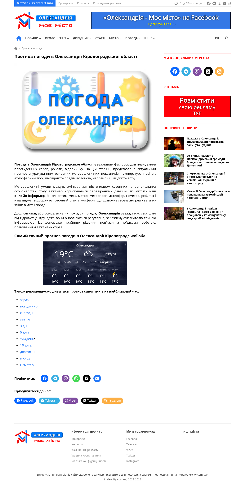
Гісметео (27, 365)
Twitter (130, 455)
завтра (25, 319)
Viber (129, 450)
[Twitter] (87, 378)
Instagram (132, 461)
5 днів (24, 332)
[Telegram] (55, 378)
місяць (25, 358)
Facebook (132, 439)
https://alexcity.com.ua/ (193, 474)
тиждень (27, 339)
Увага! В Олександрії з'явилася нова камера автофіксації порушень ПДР (208, 194)
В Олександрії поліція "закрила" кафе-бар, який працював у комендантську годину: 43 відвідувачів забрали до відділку (206, 213)
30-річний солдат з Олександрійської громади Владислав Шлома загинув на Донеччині (208, 160)
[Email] (97, 378)
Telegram (132, 444)
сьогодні (26, 313)
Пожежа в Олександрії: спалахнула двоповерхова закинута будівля (205, 142)
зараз (24, 300)
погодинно (29, 306)
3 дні (24, 326)
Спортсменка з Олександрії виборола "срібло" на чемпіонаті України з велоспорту (206, 178)
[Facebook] (44, 378)
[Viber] (65, 378)
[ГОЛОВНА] (18, 38)
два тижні (27, 352)
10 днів (25, 345)
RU (217, 38)
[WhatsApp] (76, 378)
